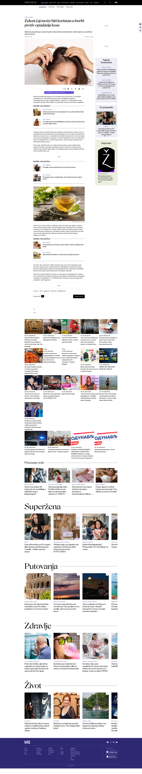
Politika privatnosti (75, 754)
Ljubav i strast (52, 2)
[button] (116, 527)
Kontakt (72, 759)
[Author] (106, 159)
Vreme (61, 754)
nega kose (46, 291)
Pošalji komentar (79, 296)
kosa (41, 291)
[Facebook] (107, 742)
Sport (26, 750)
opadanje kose (61, 291)
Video (61, 748)
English (62, 752)
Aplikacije (72, 756)
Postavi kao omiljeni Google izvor (55, 92)
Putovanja (39, 750)
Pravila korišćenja (75, 752)
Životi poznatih (65, 2)
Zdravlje (38, 748)
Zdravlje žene (42, 7)
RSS (71, 758)
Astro (91, 2)
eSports (50, 748)
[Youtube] (116, 742)
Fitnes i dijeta (60, 7)
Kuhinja (87, 2)
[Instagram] (113, 742)
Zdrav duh (51, 7)
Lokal (49, 754)
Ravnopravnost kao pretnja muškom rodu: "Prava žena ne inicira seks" (105, 179)
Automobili (51, 752)
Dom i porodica (80, 2)
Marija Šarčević (103, 174)
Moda (58, 2)
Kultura (38, 752)
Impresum (72, 750)
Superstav (96, 2)
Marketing (72, 748)
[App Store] (111, 756)
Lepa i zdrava (44, 2)
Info (26, 748)
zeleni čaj (53, 291)
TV (60, 750)
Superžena (39, 754)
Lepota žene (69, 7)
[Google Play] (111, 752)
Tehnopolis (51, 750)
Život (26, 754)
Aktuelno (114, 661)
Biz (25, 752)
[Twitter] (110, 742)
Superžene (72, 2)
